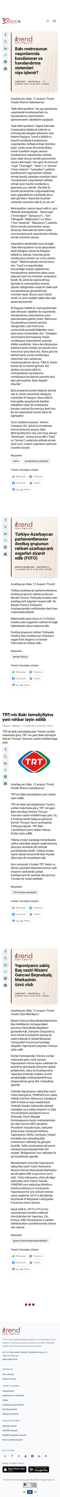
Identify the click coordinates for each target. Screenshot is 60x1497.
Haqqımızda (8, 1391)
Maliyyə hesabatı (10, 1414)
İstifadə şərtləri (9, 1426)
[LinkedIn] (39, 1456)
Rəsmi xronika (9, 1379)
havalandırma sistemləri (36, 461)
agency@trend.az (10, 1359)
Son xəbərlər (8, 1374)
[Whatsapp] (5, 1456)
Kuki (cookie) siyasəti (12, 1440)
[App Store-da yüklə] (14, 1469)
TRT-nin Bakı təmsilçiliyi (25, 892)
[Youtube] (25, 1456)
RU (35, 1492)
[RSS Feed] (46, 1456)
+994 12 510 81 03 (10, 1356)
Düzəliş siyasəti (9, 1409)
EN (24, 1492)
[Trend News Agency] (11, 1331)
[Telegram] (32, 1456)
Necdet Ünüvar (20, 656)
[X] (19, 1456)
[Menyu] (54, 21)
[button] (5, 35)
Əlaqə (5, 1400)
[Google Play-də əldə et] (38, 1469)
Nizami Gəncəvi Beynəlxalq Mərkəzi (30, 1241)
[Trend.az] (11, 21)
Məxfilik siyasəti (9, 1430)
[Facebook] (12, 1456)
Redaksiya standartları (13, 1405)
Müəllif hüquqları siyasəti (14, 1435)
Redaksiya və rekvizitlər (13, 1395)
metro (16, 461)
